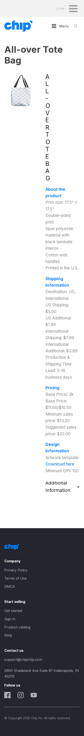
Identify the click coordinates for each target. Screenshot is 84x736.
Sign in (9, 619)
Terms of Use (15, 578)
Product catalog (17, 627)
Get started (13, 611)
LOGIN (60, 9)
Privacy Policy (16, 570)
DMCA (9, 586)
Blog (8, 635)
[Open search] (76, 26)
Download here (59, 464)
